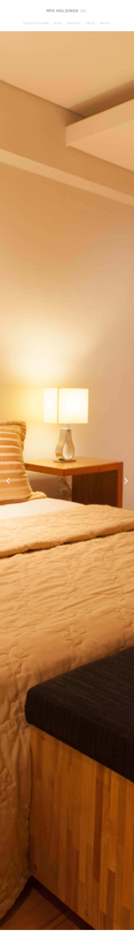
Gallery (74, 23)
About (105, 23)
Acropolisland (36, 23)
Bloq (58, 23)
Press (90, 23)
